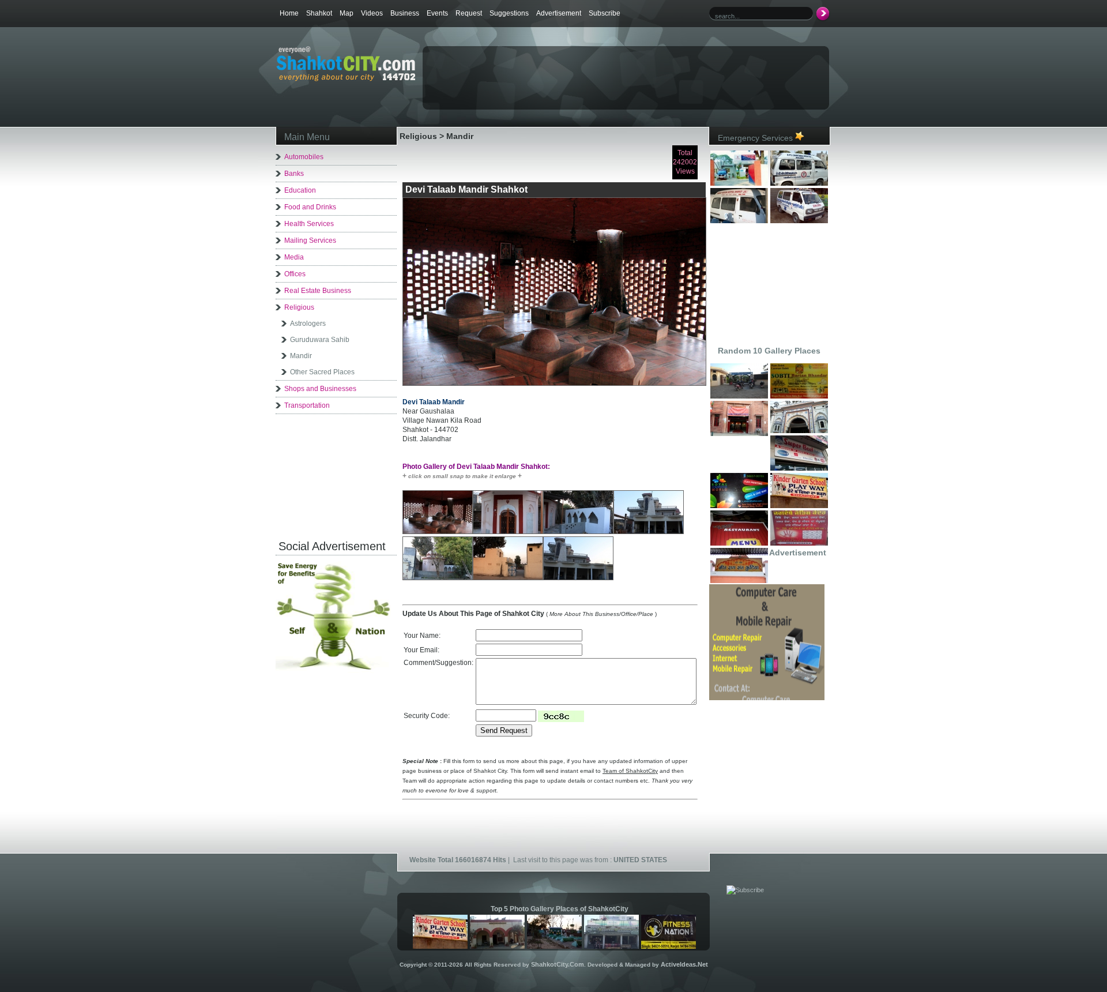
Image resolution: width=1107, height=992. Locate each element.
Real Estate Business (317, 291)
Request (468, 13)
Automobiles (303, 157)
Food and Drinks (310, 207)
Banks (294, 174)
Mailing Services (310, 240)
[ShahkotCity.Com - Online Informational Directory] (345, 79)
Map (346, 13)
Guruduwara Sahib (319, 340)
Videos (372, 13)
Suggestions (509, 13)
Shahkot (319, 13)
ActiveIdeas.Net (684, 964)
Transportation (307, 405)
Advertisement (558, 13)
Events (437, 13)
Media (294, 257)
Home (289, 13)
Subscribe (604, 13)
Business (404, 13)
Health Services (309, 224)
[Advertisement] (559, 67)
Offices (295, 274)
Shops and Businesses (320, 389)
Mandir (301, 356)
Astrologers (308, 324)
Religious (299, 307)
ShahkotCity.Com (557, 964)
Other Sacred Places (322, 372)
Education (300, 190)
